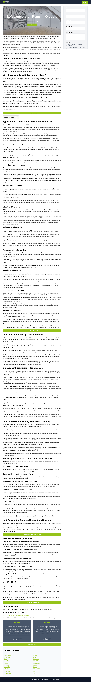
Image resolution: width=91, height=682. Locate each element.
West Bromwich (6, 615)
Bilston (6, 670)
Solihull (34, 671)
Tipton (25, 615)
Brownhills (35, 670)
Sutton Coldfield (36, 668)
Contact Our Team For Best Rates (32, 330)
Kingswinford (36, 658)
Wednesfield (36, 662)
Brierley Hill (7, 666)
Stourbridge (35, 660)
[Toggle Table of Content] (15, 117)
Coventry (35, 673)
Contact (85, 2)
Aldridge (35, 666)
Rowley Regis (14, 615)
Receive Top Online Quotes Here (32, 602)
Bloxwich (35, 665)
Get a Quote (31, 24)
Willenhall (35, 655)
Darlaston (6, 668)
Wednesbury (7, 662)
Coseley (6, 663)
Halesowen (7, 665)
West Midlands (7, 673)
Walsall (34, 657)
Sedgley (35, 654)
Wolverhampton (36, 663)
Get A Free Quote (32, 644)
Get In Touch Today (32, 113)
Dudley (29, 615)
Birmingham (7, 671)
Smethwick (20, 615)
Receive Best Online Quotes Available (32, 534)
